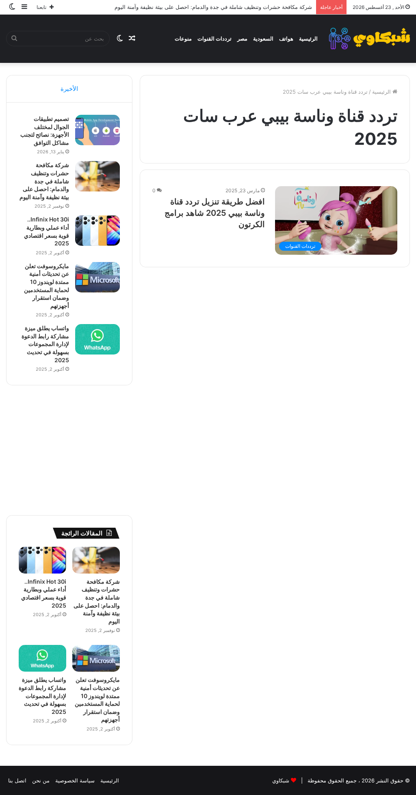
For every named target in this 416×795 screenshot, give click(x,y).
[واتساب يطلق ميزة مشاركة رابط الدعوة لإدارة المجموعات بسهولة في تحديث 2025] (97, 339)
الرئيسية (308, 38)
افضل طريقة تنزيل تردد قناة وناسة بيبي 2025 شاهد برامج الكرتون (215, 213)
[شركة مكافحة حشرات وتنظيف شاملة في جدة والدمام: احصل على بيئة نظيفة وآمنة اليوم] (97, 176)
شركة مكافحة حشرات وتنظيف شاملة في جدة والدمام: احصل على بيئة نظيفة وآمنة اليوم (213, 7)
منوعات (183, 38)
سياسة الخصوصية (75, 780)
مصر (242, 38)
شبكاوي (280, 780)
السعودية (263, 38)
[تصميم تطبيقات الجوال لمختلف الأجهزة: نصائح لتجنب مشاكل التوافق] (97, 130)
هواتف (286, 38)
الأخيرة (69, 88)
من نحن (41, 780)
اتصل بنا (17, 780)
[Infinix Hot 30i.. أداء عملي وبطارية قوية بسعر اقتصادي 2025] (97, 230)
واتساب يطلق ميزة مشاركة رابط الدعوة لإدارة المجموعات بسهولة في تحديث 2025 (45, 343)
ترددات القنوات (214, 38)
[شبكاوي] (369, 38)
